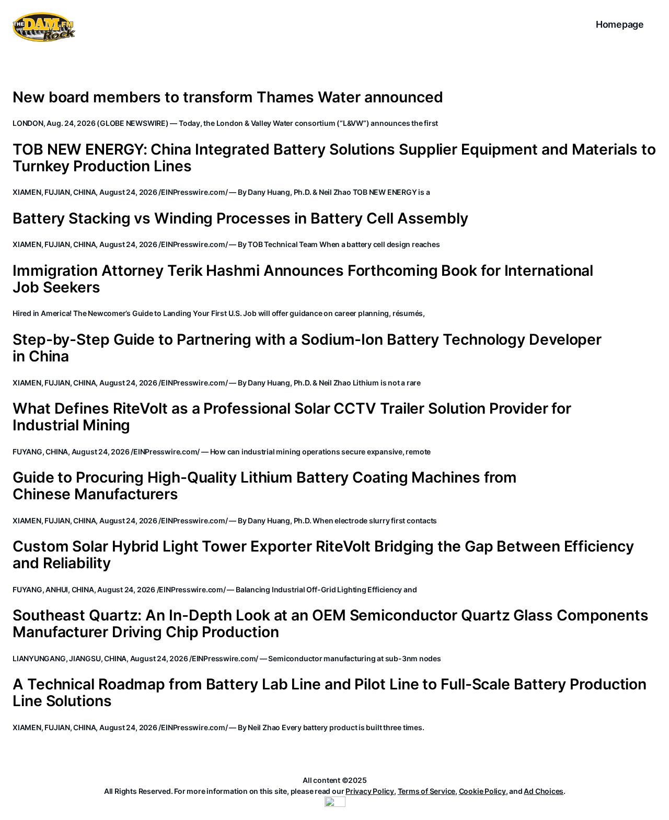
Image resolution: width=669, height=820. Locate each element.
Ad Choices (543, 791)
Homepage (620, 24)
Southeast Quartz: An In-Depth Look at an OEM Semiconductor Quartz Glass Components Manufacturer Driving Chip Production (331, 623)
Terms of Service (426, 791)
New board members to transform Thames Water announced (228, 97)
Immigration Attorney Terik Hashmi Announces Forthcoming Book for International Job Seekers (303, 279)
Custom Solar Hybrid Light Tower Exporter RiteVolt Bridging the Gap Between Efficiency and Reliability (323, 554)
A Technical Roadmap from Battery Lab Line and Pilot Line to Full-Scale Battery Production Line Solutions (330, 692)
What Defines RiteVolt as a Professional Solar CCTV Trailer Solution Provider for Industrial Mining (292, 417)
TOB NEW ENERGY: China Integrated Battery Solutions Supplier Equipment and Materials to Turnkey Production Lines (334, 157)
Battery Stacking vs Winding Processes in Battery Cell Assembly (240, 218)
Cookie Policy (482, 791)
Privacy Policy (369, 791)
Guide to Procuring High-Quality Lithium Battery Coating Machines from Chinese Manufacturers (265, 485)
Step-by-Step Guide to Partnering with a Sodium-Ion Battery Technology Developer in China (307, 348)
